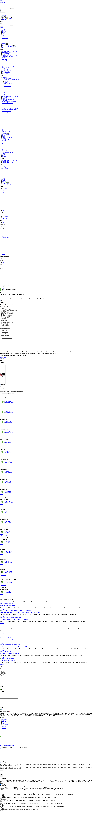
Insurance (3, 43)
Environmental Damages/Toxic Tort (8, 312)
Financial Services (5, 136)
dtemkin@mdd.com (8, 562)
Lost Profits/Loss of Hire (6, 314)
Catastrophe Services (5, 54)
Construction (4, 133)
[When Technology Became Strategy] (6, 603)
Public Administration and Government (8, 46)
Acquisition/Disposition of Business (8, 322)
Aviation (3, 130)
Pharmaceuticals (5, 146)
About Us (3, 35)
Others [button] (1, 807)
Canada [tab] (6, 393)
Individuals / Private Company (7, 45)
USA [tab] (12, 393)
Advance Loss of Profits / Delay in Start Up (9, 51)
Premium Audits (5, 104)
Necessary (3, 784)
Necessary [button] (1, 783)
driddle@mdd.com (8, 522)
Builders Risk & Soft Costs (6, 52)
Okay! (1, 770)
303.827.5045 (7, 411)
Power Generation (5, 168)
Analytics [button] (1, 801)
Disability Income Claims (6, 58)
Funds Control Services (8, 83)
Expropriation (6, 81)
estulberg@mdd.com (8, 542)
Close (1, 26)
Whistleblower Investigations (7, 341)
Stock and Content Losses (6, 70)
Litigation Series (5, 192)
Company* (2, 674)
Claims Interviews (5, 188)
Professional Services (5, 148)
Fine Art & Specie (5, 60)
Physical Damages (5, 65)
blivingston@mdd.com (9, 502)
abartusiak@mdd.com (9, 412)
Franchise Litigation (7, 82)
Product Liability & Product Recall (8, 66)
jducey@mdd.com (8, 452)
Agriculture (4, 128)
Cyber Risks (4, 57)
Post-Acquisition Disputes (8, 85)
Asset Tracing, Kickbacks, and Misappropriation (10, 337)
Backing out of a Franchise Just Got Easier (9, 653)
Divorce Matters (5, 324)
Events (3, 34)
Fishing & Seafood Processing (7, 137)
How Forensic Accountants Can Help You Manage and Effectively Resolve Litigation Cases (20, 612)
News (3, 36)
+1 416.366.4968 (8, 541)
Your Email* (2, 672)
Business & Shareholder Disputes (7, 309)
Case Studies (4, 178)
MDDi (3, 47)
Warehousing (4, 155)
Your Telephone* (3, 673)
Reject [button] (2, 772)
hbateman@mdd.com (8, 422)
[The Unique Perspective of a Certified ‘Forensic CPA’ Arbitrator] (11, 617)
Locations (3, 33)
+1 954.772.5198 (8, 581)
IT (2, 143)
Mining (3, 166)
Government (4, 140)
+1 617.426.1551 (8, 471)
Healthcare (4, 141)
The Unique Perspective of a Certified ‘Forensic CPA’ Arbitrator (14, 619)
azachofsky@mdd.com (9, 582)
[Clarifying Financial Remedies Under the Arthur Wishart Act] (10, 644)
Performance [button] (2, 798)
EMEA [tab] (10, 393)
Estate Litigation (7, 80)
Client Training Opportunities (7, 184)
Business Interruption (5, 53)
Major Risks (4, 63)
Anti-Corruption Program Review (7, 348)
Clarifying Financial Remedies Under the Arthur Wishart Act (13, 646)
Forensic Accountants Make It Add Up (8, 660)
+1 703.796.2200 (8, 431)
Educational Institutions (6, 134)
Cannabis (3, 132)
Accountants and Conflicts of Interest (8, 639)
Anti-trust (3, 308)
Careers (3, 37)
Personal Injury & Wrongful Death (8, 64)
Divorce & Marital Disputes (6, 100)
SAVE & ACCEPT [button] (3, 810)
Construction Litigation (6, 161)
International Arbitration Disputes (7, 103)
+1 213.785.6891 (8, 591)
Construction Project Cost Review (8, 162)
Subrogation (6, 92)
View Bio (1, 414)
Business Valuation (5, 97)
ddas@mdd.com (8, 442)
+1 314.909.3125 (8, 401)
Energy (3, 135)
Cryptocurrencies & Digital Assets (8, 99)
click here (47, 715)
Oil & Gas (4, 167)
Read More (2, 609)
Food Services (4, 138)
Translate (10, 18)
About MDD (4, 728)
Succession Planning (5, 326)
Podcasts (3, 181)
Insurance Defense (5, 87)
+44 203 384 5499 (8, 551)
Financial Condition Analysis (7, 338)
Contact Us (4, 723)
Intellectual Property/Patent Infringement (9, 313)
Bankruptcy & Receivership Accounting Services (10, 96)
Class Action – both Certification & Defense (9, 310)
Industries (3, 30)
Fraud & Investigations (6, 102)
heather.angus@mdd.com (9, 402)
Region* (1, 675)
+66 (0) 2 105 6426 (8, 571)
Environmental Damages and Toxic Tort (9, 101)
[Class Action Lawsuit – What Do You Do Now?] (8, 624)
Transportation (4, 154)
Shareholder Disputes (5, 325)
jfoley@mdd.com (8, 482)
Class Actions (4, 98)
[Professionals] (4, 15)
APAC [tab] (3, 393)
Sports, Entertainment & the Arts (7, 152)
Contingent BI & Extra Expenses (7, 56)
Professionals (4, 31)
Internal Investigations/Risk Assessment (8, 349)
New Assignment (5, 19)
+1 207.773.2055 (8, 451)
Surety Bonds (4, 330)
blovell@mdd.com (8, 512)
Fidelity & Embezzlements (6, 343)
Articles (3, 179)
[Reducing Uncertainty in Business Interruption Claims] (4, 743)
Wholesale (4, 156)
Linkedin (3, 39)
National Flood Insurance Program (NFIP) (9, 122)
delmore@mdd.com (8, 462)
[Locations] (4, 14)
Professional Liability (5, 67)
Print (3, 288)
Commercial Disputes (5, 77)
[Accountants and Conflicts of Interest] (6, 637)
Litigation (3, 44)
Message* (1, 685)
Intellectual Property (7, 84)
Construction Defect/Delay (6, 311)
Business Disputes (5, 323)
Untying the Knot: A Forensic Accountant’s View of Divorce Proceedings (15, 633)
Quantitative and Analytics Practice (8, 68)
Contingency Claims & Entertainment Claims (9, 55)
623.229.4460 (7, 521)
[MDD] (1, 709)
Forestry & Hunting (5, 139)
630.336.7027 (7, 561)
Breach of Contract (7, 78)
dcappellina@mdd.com (9, 432)
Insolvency (4, 333)
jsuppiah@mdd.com (8, 552)
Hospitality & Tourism (6, 142)
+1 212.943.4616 (8, 421)
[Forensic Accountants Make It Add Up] (7, 658)
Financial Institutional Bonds (7, 339)
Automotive (4, 129)
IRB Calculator (4, 196)
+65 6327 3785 (7, 511)
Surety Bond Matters (5, 71)
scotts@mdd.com (8, 532)
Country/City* (2, 676)
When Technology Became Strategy (7, 605)
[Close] (0, 668)
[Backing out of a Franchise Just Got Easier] (7, 651)
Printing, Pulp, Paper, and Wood (7, 147)
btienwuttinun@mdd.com (9, 572)
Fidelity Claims (4, 59)
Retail (3, 151)
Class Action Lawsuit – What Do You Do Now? (10, 626)
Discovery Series (5, 190)
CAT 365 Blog (4, 180)
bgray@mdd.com (8, 492)
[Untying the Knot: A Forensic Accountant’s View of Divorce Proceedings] (13, 630)
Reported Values (5, 69)
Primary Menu (2, 12)
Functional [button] (2, 795)
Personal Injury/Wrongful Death (7, 315)
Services (3, 29)
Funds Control (4, 331)
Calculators (4, 182)
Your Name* (2, 671)
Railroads (3, 149)
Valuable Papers (5, 73)
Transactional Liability (6, 72)
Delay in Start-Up (5, 332)
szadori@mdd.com (8, 592)
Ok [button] (0, 772)
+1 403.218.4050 (8, 441)
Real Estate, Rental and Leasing (7, 150)
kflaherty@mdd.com (8, 472)
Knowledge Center (5, 32)
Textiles (3, 153)
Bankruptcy (4, 342)
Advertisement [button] (2, 804)
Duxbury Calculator (5, 237)
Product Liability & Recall (6, 316)
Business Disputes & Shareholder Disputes (11, 79)
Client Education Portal (6, 183)
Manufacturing (4, 144)
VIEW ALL (2, 760)
